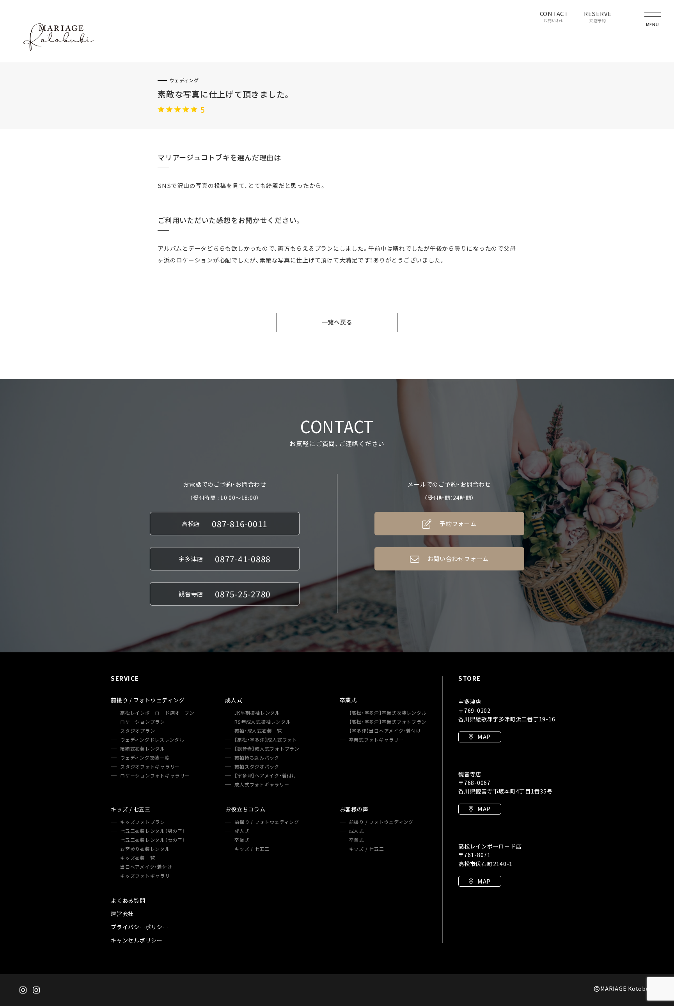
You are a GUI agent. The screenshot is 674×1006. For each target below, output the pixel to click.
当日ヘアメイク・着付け (146, 866)
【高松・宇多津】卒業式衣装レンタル (388, 712)
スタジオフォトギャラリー (150, 766)
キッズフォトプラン (142, 821)
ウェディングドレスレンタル (152, 739)
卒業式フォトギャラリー (376, 739)
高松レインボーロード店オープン (157, 712)
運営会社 (122, 913)
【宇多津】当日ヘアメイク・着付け (385, 730)
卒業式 (241, 839)
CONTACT (554, 17)
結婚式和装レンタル (142, 748)
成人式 (241, 830)
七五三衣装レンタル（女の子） (152, 839)
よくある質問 (128, 900)
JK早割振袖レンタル (257, 712)
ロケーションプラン (142, 721)
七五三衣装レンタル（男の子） (152, 830)
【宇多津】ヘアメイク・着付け (265, 775)
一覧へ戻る (337, 322)
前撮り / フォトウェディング (266, 821)
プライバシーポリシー (139, 927)
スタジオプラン (137, 730)
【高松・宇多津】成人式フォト (265, 739)
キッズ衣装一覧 (137, 857)
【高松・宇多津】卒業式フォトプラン (388, 721)
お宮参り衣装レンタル (145, 848)
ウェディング (184, 80)
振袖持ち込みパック (256, 757)
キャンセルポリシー (137, 940)
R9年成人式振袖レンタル (262, 721)
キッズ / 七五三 (252, 848)
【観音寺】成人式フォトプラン (267, 748)
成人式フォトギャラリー (261, 784)
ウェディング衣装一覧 (145, 757)
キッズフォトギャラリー (147, 875)
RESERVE (598, 17)
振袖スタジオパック (256, 766)
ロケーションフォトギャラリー (155, 775)
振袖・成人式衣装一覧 (258, 730)
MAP (484, 736)
